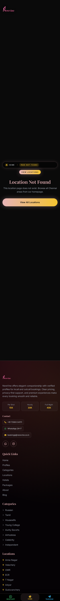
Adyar (8, 584)
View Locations (29, 172)
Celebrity (9, 540)
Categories (7, 470)
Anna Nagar (11, 560)
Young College (12, 525)
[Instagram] (13, 444)
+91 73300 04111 (15, 422)
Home (5, 460)
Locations (7, 475)
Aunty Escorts (12, 530)
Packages (7, 485)
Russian (9, 510)
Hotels (5, 480)
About (5, 490)
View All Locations (30, 202)
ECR (7, 575)
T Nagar (9, 579)
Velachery (10, 565)
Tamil (7, 515)
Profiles (6, 465)
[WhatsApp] (5, 444)
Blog (4, 495)
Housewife (10, 520)
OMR (7, 570)
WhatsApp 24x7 (15, 428)
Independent (11, 544)
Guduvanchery (12, 589)
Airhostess (10, 535)
